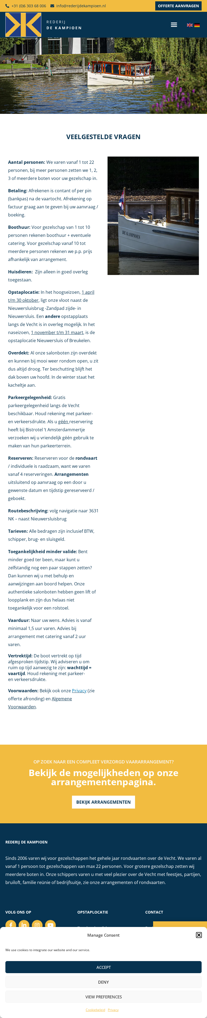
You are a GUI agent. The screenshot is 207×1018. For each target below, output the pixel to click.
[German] (198, 25)
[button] (199, 935)
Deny (103, 982)
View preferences (103, 996)
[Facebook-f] (10, 925)
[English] (190, 25)
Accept (103, 967)
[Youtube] (50, 925)
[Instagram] (37, 925)
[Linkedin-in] (24, 925)
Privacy (113, 1010)
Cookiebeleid (95, 1010)
